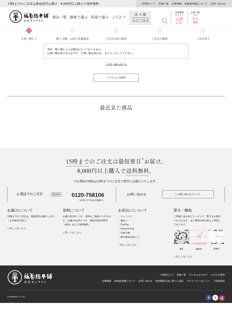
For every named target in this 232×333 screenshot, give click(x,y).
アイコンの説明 (117, 77)
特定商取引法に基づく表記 (169, 281)
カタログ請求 (218, 274)
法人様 (140, 18)
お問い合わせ (217, 3)
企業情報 (176, 3)
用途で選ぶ (100, 17)
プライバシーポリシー (198, 281)
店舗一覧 (163, 3)
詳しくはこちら (17, 228)
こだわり (119, 17)
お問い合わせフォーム (189, 194)
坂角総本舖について (196, 3)
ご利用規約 (219, 281)
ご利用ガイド (148, 3)
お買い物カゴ (195, 13)
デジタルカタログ (198, 274)
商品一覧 (59, 17)
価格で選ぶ (79, 17)
